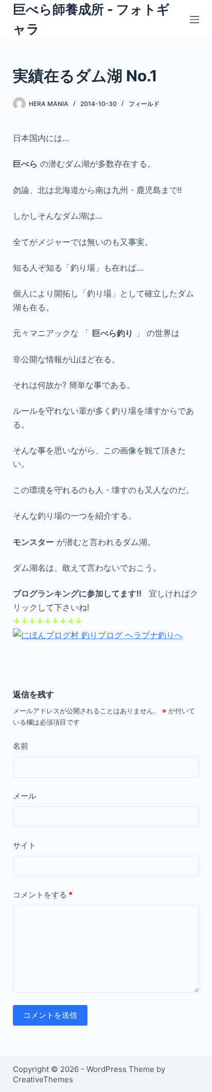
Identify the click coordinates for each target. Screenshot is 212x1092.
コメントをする (43, 895)
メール (24, 796)
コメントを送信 (50, 1015)
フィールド (144, 104)
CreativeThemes (43, 1079)
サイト (24, 845)
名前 (20, 746)
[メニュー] (194, 19)
